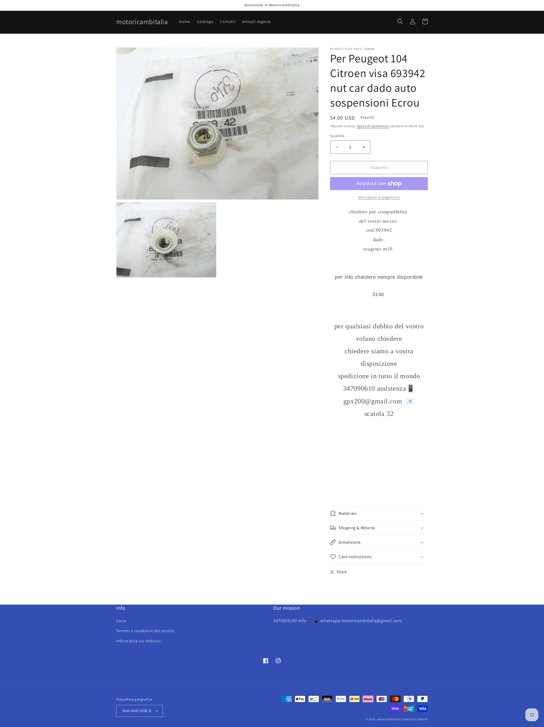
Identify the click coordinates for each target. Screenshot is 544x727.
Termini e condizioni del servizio (145, 630)
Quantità (337, 135)
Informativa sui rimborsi (138, 640)
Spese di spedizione (373, 126)
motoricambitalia (388, 719)
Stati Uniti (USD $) (137, 710)
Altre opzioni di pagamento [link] (379, 197)
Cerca (121, 620)
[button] (400, 21)
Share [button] (342, 571)
